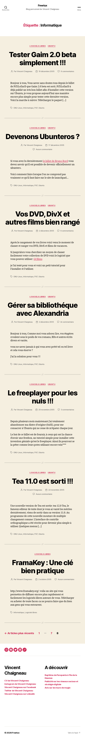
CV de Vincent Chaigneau (16, 680)
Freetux (42, 5)
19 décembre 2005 (46, 71)
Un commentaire (67, 322)
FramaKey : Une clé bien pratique (42, 566)
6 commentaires (67, 231)
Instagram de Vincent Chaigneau (20, 684)
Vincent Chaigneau (24, 71)
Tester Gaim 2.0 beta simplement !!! (42, 58)
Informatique (28, 108)
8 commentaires (67, 71)
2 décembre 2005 (46, 231)
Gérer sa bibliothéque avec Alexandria (42, 309)
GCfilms (38, 259)
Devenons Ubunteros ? (42, 136)
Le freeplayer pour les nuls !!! (42, 397)
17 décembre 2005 (56, 145)
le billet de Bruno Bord (55, 161)
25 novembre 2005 (46, 410)
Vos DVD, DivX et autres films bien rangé (42, 218)
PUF (36, 108)
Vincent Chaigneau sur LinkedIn (19, 694)
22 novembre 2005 (56, 490)
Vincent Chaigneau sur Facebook (20, 687)
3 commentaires (67, 410)
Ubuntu (51, 46)
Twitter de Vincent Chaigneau (18, 690)
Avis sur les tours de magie (57, 688)
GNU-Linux (18, 108)
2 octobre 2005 (44, 579)
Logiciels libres (38, 46)
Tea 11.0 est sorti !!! (42, 481)
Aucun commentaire (44, 149)
